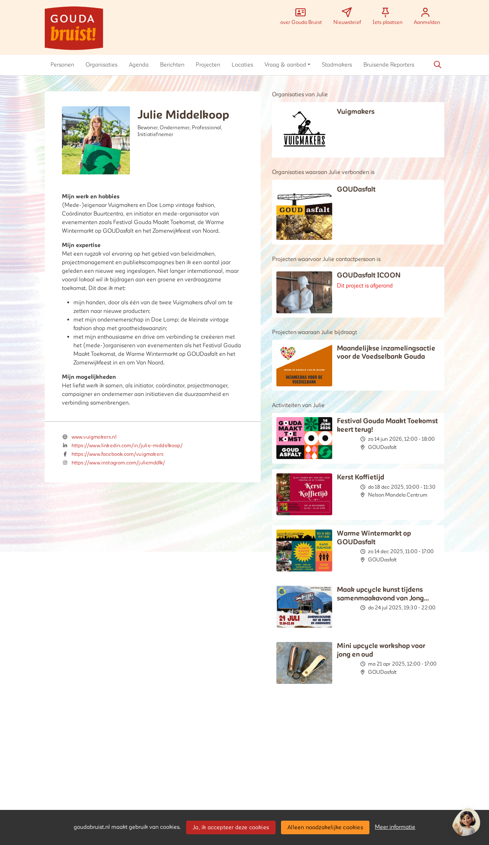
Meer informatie (395, 827)
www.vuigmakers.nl (94, 437)
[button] (62, 65)
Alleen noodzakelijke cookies (325, 827)
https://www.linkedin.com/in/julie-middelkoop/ (127, 446)
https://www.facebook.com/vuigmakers (118, 454)
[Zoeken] (437, 65)
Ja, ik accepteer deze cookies (231, 827)
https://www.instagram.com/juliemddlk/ (118, 463)
